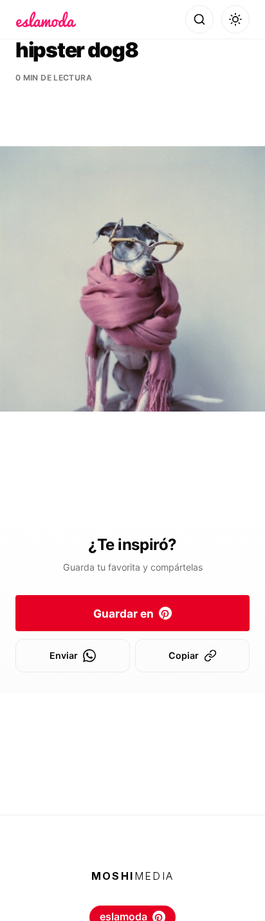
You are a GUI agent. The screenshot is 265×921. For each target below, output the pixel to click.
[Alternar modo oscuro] (235, 19)
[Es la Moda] (46, 19)
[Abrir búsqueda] (199, 19)
